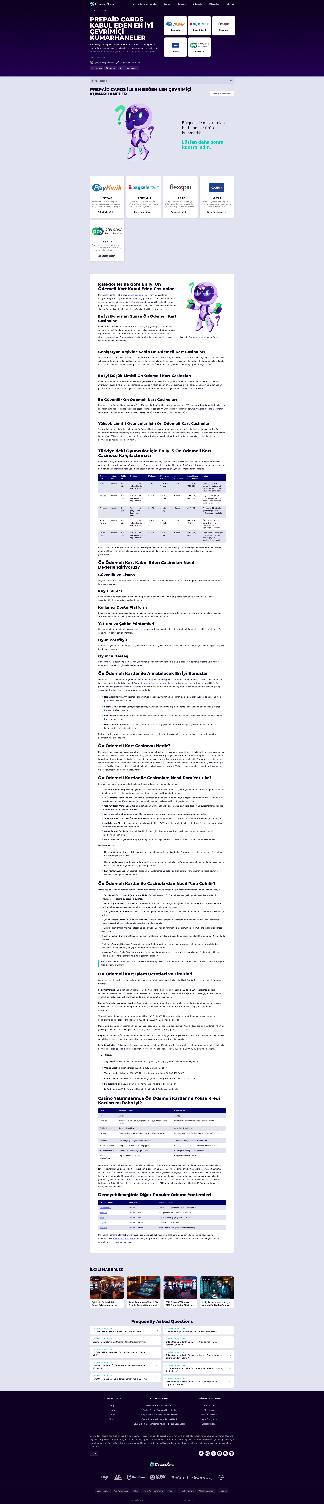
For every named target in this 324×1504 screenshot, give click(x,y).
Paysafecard (105, 1208)
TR (93, 1453)
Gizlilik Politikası (209, 1423)
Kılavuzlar (214, 4)
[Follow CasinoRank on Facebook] (201, 1453)
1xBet (102, 483)
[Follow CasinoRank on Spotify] (225, 1453)
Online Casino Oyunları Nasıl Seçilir (159, 1410)
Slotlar (112, 1419)
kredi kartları (129, 1172)
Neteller (103, 1213)
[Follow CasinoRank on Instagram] (207, 1453)
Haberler (230, 4)
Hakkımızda (209, 1405)
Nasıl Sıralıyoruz (209, 1419)
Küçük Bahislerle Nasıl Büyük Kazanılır (159, 1414)
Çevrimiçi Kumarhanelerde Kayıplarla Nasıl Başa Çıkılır (159, 1423)
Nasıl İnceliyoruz (209, 1414)
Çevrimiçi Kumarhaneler (145, 4)
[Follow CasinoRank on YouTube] (219, 1453)
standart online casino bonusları (155, 683)
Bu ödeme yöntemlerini (124, 1238)
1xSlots (103, 496)
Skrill (102, 1217)
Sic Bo (112, 1414)
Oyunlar (167, 4)
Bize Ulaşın (209, 1410)
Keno (112, 1410)
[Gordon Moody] (158, 1477)
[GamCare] (136, 1477)
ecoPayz (103, 1228)
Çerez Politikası (136, 1500)
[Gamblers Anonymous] (118, 1477)
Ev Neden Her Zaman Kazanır (159, 1405)
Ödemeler (198, 4)
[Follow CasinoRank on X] (213, 1453)
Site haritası (189, 1500)
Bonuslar (182, 4)
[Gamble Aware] (192, 1477)
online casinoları (136, 295)
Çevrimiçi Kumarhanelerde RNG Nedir (159, 1419)
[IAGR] (105, 1477)
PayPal (103, 1222)
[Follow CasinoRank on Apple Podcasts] (231, 1453)
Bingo (112, 1405)
